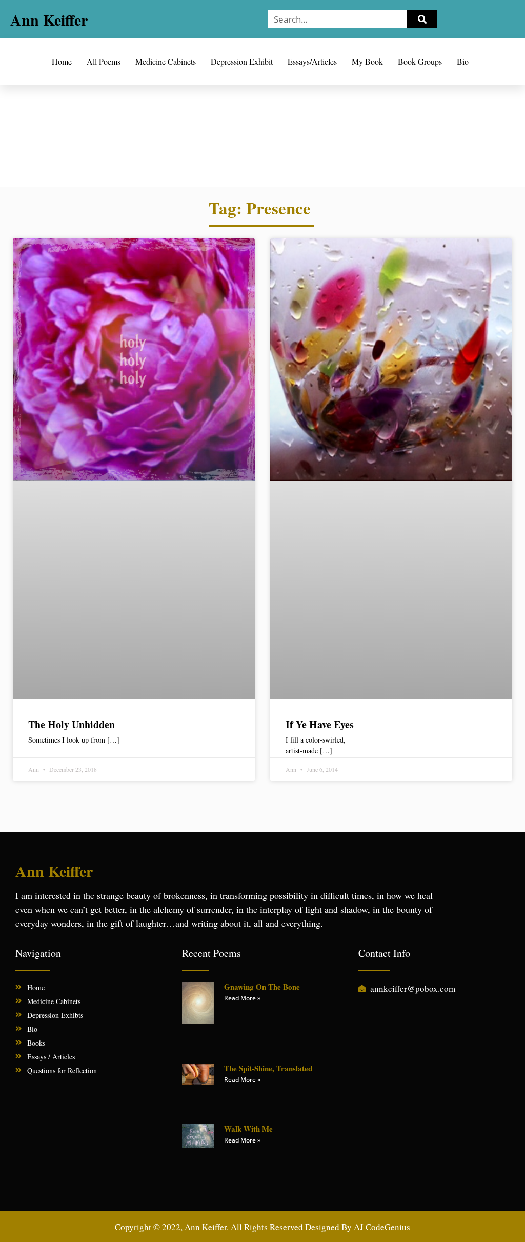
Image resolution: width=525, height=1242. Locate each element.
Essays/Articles (312, 61)
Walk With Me (248, 1128)
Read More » (242, 998)
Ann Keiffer (49, 19)
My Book (367, 61)
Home (62, 61)
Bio (463, 61)
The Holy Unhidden (71, 724)
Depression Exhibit (242, 61)
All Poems (103, 61)
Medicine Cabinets (165, 61)
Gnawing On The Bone (262, 986)
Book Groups (420, 61)
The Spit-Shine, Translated (268, 1068)
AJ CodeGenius (382, 1227)
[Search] (422, 19)
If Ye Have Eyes (320, 724)
